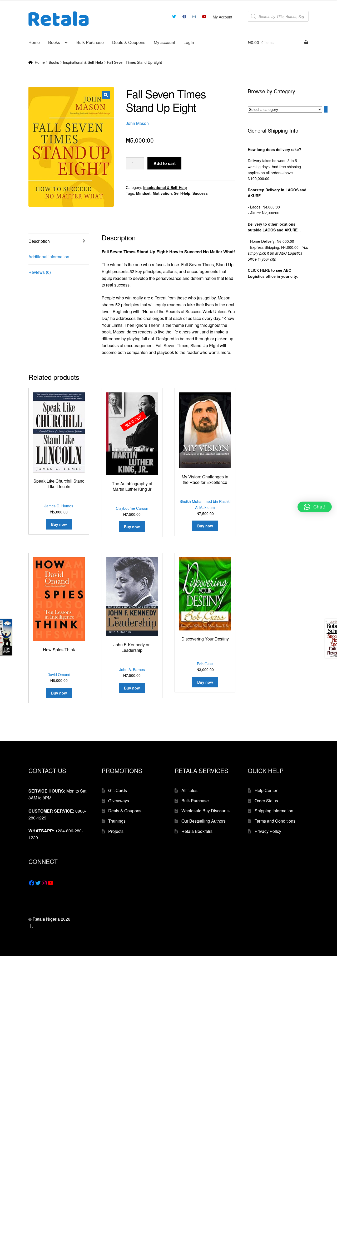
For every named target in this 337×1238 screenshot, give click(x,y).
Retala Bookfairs (196, 831)
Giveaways (118, 801)
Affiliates (189, 790)
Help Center (266, 790)
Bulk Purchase (90, 42)
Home (34, 42)
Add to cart (164, 163)
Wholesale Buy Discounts (205, 811)
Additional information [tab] (48, 257)
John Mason (137, 123)
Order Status (266, 801)
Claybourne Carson (132, 508)
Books (54, 42)
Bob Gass (205, 663)
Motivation (162, 193)
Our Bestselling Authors (203, 821)
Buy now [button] (59, 524)
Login (189, 42)
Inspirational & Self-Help (83, 62)
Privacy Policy (268, 831)
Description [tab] (39, 241)
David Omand (58, 674)
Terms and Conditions (275, 821)
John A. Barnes (132, 669)
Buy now (132, 526)
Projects (115, 831)
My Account (222, 17)
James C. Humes (58, 505)
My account (164, 42)
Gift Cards (117, 790)
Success (200, 193)
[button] (106, 95)
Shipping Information (274, 811)
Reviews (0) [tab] (39, 272)
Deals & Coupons (128, 42)
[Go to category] (326, 109)
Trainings (117, 821)
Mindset (143, 193)
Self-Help (182, 193)
